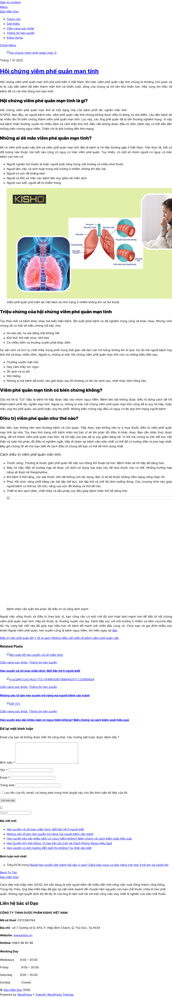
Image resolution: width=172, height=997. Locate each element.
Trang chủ (13, 19)
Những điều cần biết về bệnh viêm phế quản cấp (85, 638)
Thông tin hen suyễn (21, 33)
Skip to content (10, 2)
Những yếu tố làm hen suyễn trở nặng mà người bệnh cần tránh (45, 695)
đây (114, 630)
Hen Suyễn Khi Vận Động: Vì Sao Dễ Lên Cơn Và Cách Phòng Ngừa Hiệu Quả (59, 843)
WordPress (24, 994)
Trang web (7, 785)
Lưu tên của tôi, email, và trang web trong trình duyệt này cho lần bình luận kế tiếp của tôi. (66, 792)
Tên (3, 770)
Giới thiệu (13, 23)
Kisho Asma (15, 37)
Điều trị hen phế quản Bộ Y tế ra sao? (25, 638)
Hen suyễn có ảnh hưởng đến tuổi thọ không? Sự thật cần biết (49, 848)
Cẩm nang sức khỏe (20, 28)
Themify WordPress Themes (54, 994)
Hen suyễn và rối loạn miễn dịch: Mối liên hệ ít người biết (40, 671)
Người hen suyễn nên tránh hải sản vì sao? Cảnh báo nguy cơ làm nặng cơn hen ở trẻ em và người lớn (99, 865)
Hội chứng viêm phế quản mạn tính (49, 71)
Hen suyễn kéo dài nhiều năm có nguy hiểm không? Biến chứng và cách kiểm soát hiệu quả (64, 720)
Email (5, 777)
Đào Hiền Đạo (13, 990)
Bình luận (7, 762)
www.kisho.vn (22, 935)
